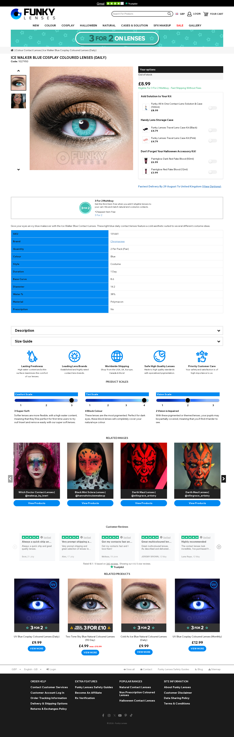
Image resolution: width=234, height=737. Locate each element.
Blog (200, 669)
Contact (147, 669)
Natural (109, 25)
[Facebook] (103, 715)
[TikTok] (131, 715)
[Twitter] (114, 715)
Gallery (195, 25)
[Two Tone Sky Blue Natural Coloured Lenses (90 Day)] (90, 617)
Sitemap (216, 669)
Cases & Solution (134, 25)
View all (130, 669)
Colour (50, 25)
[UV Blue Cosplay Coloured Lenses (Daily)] (37, 615)
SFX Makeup (162, 25)
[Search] (169, 14)
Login (53, 669)
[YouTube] (120, 715)
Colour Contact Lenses (28, 50)
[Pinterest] (126, 715)
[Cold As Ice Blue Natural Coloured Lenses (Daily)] (144, 617)
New (36, 25)
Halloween (88, 25)
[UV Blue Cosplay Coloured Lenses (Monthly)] (197, 615)
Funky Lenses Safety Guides (173, 669)
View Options (211, 186)
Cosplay (68, 25)
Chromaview (117, 241)
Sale (179, 25)
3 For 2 (98, 215)
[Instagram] (109, 715)
